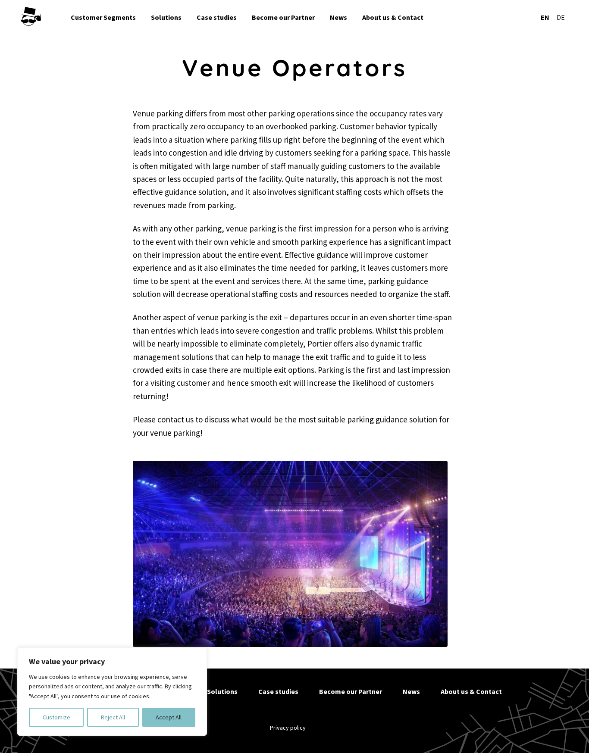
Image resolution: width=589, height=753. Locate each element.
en (545, 17)
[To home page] (42, 17)
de (561, 17)
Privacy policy (288, 727)
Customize (56, 717)
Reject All (113, 717)
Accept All (169, 717)
